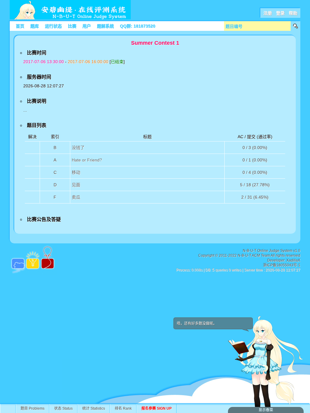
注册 (267, 13)
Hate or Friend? (87, 160)
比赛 (72, 26)
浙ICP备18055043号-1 (281, 265)
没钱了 (78, 147)
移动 (76, 172)
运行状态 (53, 26)
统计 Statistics (93, 408)
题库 (34, 26)
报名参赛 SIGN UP (156, 408)
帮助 (293, 13)
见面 (76, 184)
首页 (20, 26)
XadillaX (293, 260)
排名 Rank (123, 408)
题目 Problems (33, 408)
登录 (280, 13)
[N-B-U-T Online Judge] (70, 18)
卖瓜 (76, 197)
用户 (86, 26)
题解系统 (105, 26)
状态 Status (63, 408)
